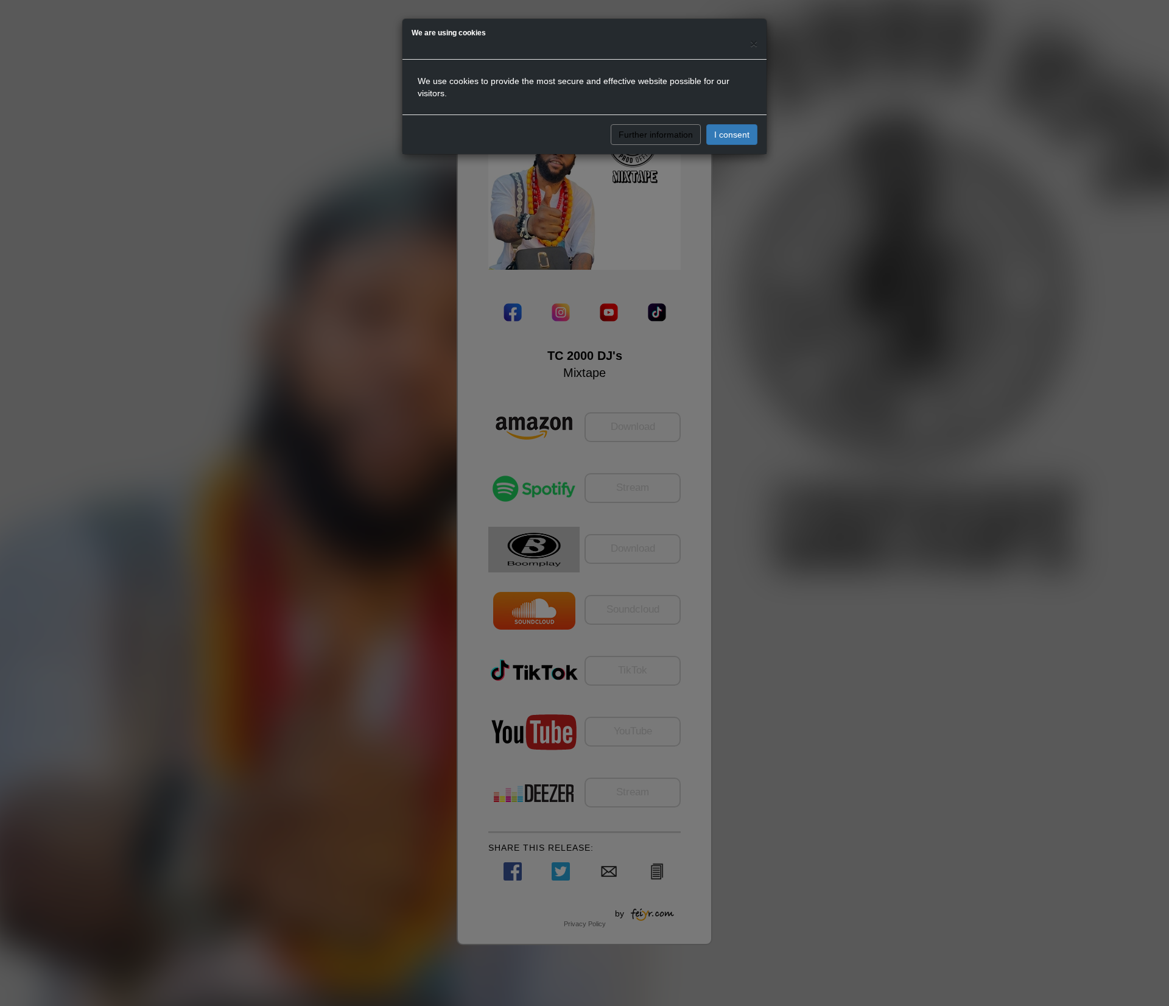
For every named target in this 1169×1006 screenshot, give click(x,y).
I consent (731, 134)
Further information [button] (656, 134)
